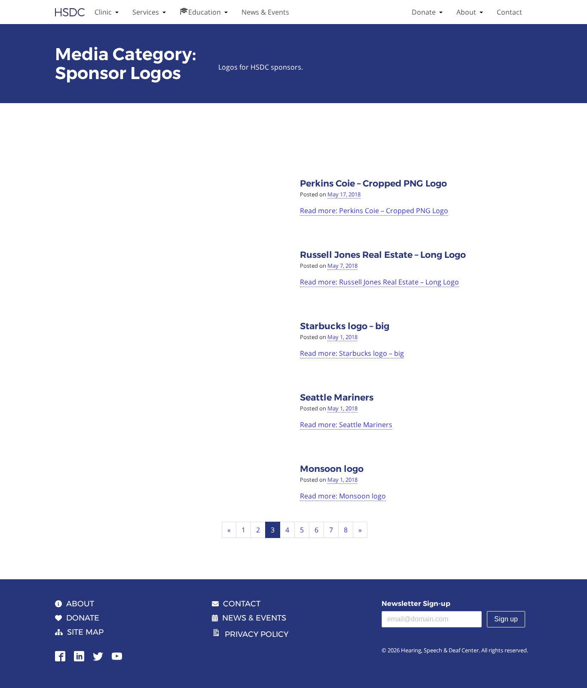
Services (145, 12)
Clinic (103, 12)
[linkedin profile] (79, 655)
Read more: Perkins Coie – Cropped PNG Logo (374, 210)
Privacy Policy (256, 634)
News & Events (265, 12)
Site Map (85, 632)
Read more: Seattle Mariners (346, 424)
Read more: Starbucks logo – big (352, 353)
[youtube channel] (117, 655)
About (466, 12)
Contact (509, 12)
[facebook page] (60, 655)
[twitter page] (98, 655)
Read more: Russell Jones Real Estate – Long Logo (379, 282)
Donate (424, 12)
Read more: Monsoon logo (343, 496)
